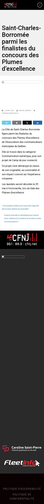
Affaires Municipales (10, 113)
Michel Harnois (25, 110)
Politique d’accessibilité (22, 488)
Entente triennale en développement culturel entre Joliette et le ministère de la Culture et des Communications (22, 218)
